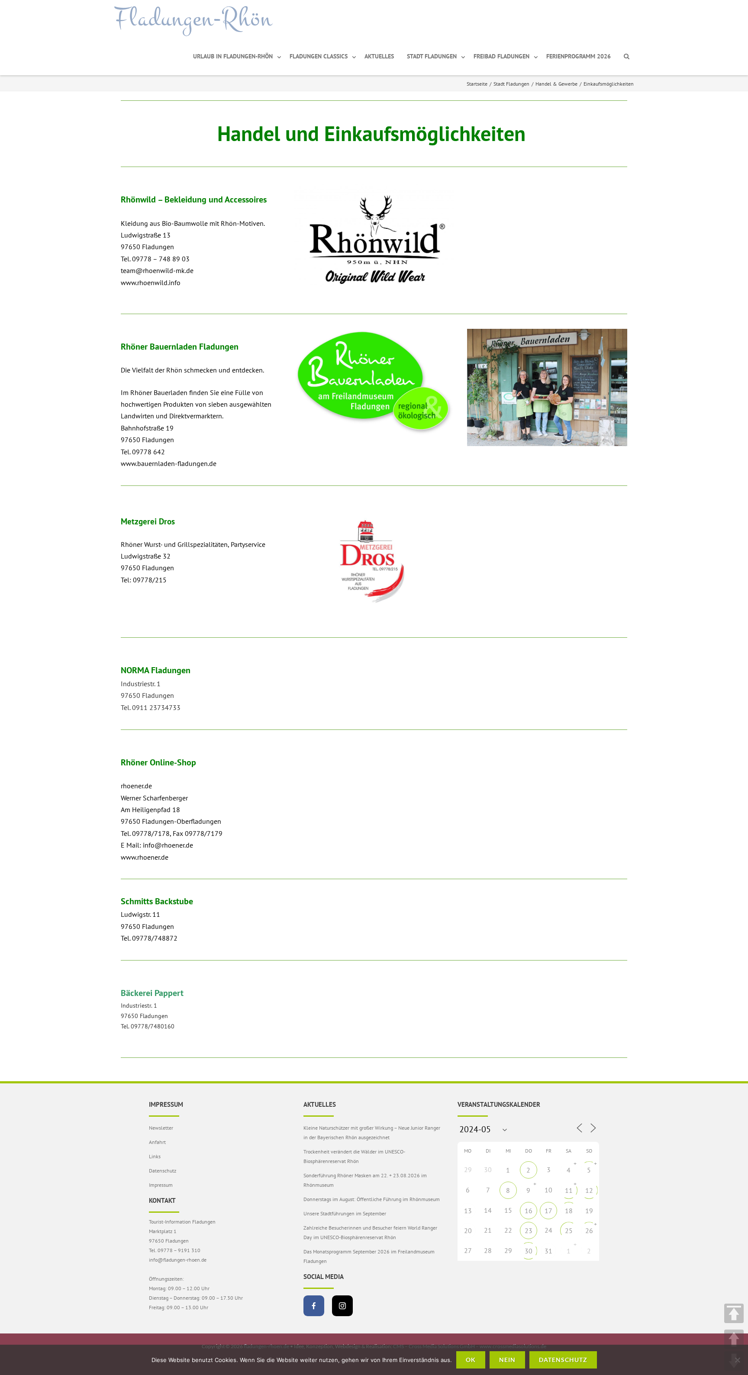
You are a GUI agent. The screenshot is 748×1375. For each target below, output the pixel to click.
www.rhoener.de (144, 857)
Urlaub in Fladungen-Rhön (233, 56)
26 (589, 1230)
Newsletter (161, 1127)
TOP (734, 1313)
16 (528, 1210)
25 (569, 1230)
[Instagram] (342, 1305)
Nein (507, 1359)
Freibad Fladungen (501, 56)
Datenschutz (162, 1170)
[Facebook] (313, 1305)
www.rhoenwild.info (151, 282)
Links (155, 1156)
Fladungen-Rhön (193, 18)
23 (528, 1230)
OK (471, 1359)
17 (548, 1210)
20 (468, 1230)
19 (589, 1210)
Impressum (161, 1185)
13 (468, 1210)
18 (569, 1210)
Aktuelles (379, 56)
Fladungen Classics (319, 56)
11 (569, 1190)
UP (734, 1339)
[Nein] (737, 1360)
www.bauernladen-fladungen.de (168, 463)
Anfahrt (157, 1142)
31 (548, 1250)
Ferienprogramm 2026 (578, 56)
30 (528, 1250)
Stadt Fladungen (432, 56)
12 (589, 1190)
